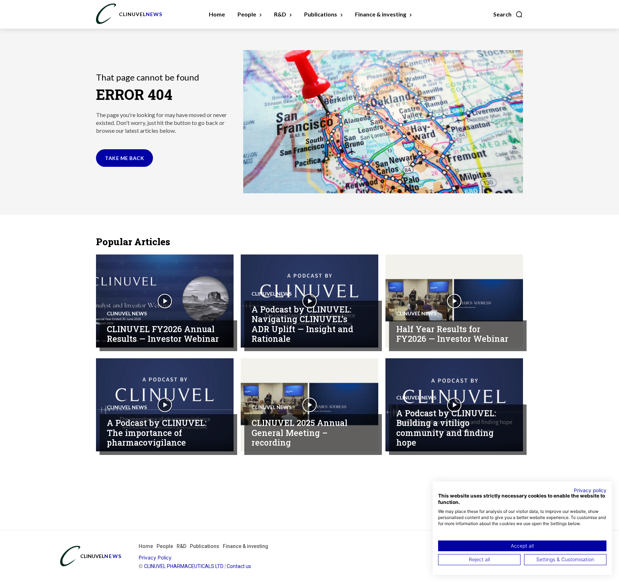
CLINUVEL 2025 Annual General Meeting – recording (299, 432)
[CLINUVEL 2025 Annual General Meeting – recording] (309, 404)
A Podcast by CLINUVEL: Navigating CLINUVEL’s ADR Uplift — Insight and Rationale (302, 324)
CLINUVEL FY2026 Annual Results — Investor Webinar (163, 334)
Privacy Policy (155, 557)
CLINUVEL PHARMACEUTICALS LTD (184, 566)
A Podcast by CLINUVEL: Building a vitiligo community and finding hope (446, 428)
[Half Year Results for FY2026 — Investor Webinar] (454, 301)
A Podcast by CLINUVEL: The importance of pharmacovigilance (157, 432)
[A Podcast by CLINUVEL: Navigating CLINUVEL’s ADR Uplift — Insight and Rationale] (309, 301)
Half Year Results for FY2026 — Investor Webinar (452, 334)
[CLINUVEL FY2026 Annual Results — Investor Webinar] (165, 301)
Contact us (239, 566)
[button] (508, 14)
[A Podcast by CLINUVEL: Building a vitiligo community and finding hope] (454, 404)
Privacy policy (590, 490)
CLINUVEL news (127, 313)
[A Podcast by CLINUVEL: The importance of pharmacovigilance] (165, 404)
